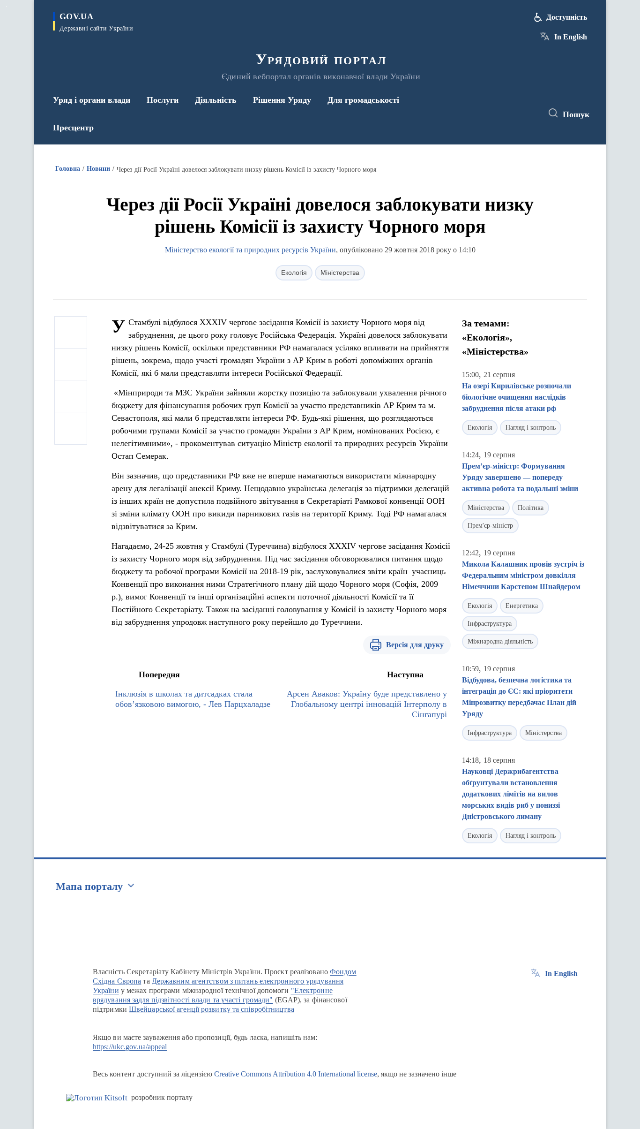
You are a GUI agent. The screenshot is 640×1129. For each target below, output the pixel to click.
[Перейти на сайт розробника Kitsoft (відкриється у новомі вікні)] (96, 1098)
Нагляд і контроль (531, 427)
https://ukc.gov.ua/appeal (130, 1047)
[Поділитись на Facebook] (71, 333)
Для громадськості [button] (363, 100)
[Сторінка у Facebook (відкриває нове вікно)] (492, 113)
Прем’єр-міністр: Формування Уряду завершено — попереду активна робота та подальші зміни (520, 477)
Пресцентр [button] (73, 127)
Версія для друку (415, 645)
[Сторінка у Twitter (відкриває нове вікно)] (509, 113)
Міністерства (339, 272)
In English (570, 37)
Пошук (576, 114)
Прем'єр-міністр (490, 525)
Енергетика (522, 605)
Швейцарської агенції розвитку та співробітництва (211, 1009)
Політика (530, 507)
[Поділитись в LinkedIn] (71, 428)
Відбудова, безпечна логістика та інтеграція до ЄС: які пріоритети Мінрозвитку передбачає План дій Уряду (519, 697)
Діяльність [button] (216, 100)
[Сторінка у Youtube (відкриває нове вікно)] (526, 113)
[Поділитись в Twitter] (71, 364)
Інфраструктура (490, 623)
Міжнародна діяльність (500, 641)
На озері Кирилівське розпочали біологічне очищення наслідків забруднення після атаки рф (516, 397)
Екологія (294, 272)
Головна (67, 168)
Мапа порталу (89, 886)
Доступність (566, 17)
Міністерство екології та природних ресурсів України (250, 250)
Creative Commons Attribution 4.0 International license (295, 1074)
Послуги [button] (163, 100)
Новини (98, 168)
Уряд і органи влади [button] (91, 100)
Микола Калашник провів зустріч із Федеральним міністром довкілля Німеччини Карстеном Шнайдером (523, 575)
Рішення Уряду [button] (282, 100)
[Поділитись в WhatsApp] (71, 396)
